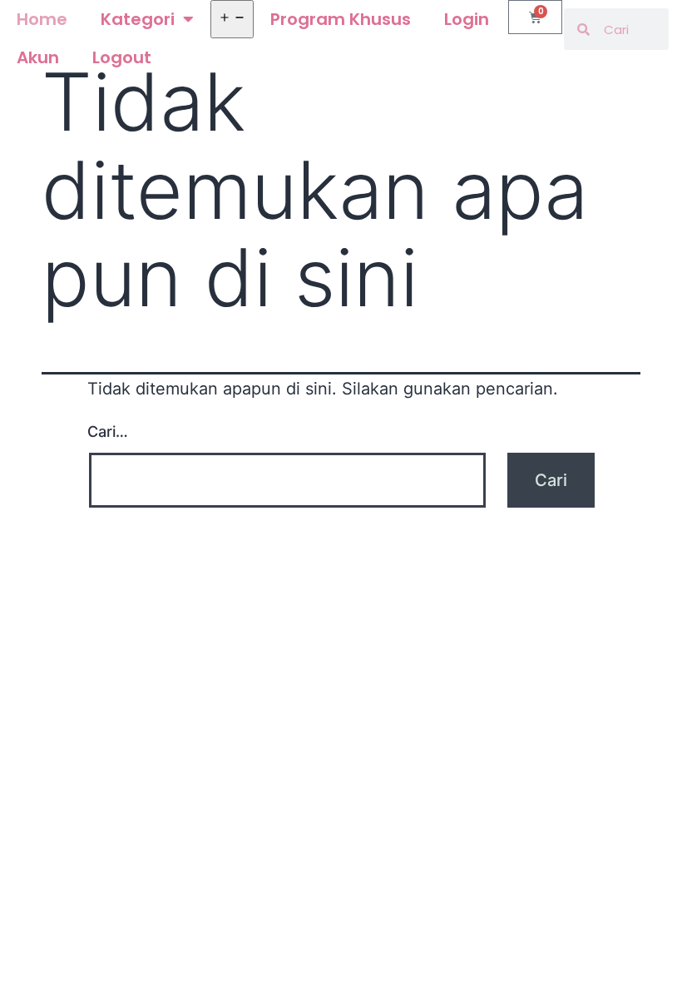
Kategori (138, 19)
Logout (121, 57)
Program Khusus (340, 19)
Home (42, 19)
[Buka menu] (232, 19)
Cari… (107, 431)
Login (466, 19)
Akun (38, 57)
